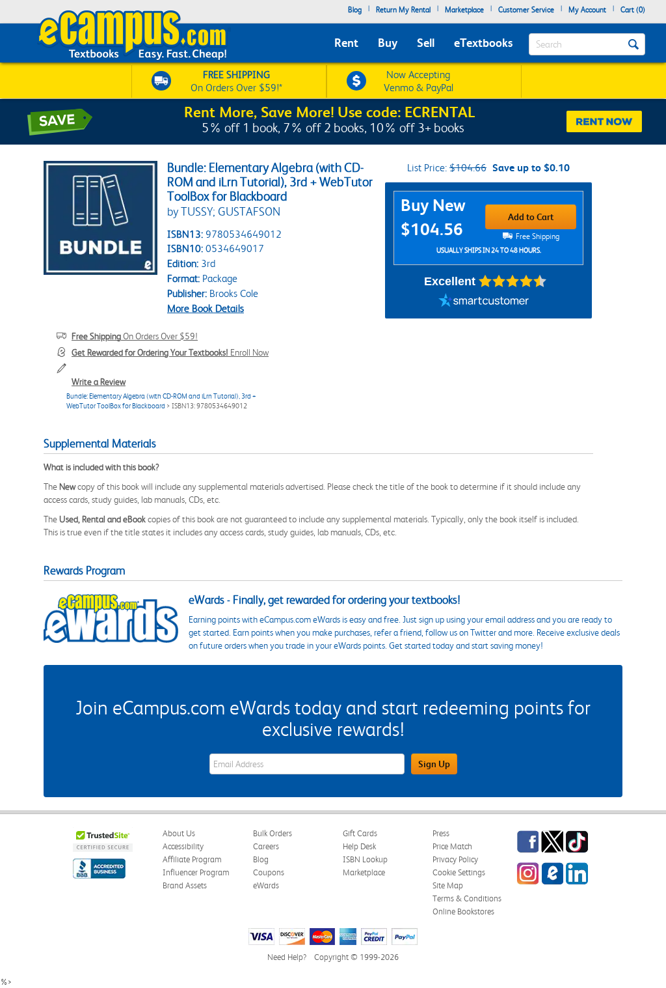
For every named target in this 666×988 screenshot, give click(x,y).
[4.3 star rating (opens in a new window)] (513, 281)
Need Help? (286, 957)
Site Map (448, 885)
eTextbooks (483, 42)
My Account (587, 9)
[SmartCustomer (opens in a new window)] (483, 302)
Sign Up (434, 764)
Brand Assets (185, 885)
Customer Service (526, 9)
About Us (179, 833)
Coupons (268, 872)
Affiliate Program (192, 859)
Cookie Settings (459, 872)
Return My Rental (403, 9)
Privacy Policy (455, 859)
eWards (266, 885)
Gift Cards (360, 833)
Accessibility (183, 846)
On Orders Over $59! (135, 336)
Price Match (452, 846)
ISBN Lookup (365, 859)
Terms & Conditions (467, 898)
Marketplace (464, 9)
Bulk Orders (272, 833)
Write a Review (99, 381)
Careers (266, 846)
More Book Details (205, 308)
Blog (355, 9)
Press (441, 833)
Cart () (632, 9)
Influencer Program (196, 872)
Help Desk (359, 846)
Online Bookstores (463, 911)
